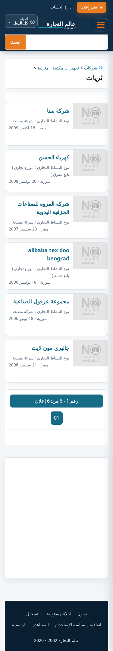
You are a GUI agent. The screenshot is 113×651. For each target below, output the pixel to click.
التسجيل (33, 614)
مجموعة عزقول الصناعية (41, 301)
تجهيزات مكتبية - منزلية (58, 68)
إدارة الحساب (61, 7)
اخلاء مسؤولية (59, 614)
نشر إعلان (88, 7)
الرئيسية (19, 624)
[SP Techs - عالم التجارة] (57, 25)
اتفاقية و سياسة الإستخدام (78, 624)
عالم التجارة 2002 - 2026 (56, 640)
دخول (82, 614)
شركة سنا (58, 110)
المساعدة (41, 624)
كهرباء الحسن (54, 157)
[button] (101, 25)
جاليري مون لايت (50, 347)
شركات (90, 68)
